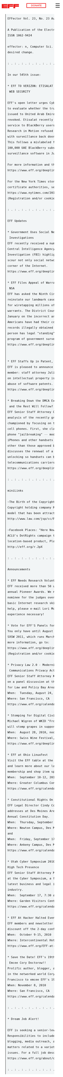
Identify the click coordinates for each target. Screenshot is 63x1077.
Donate (36, 5)
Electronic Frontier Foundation (11, 6)
